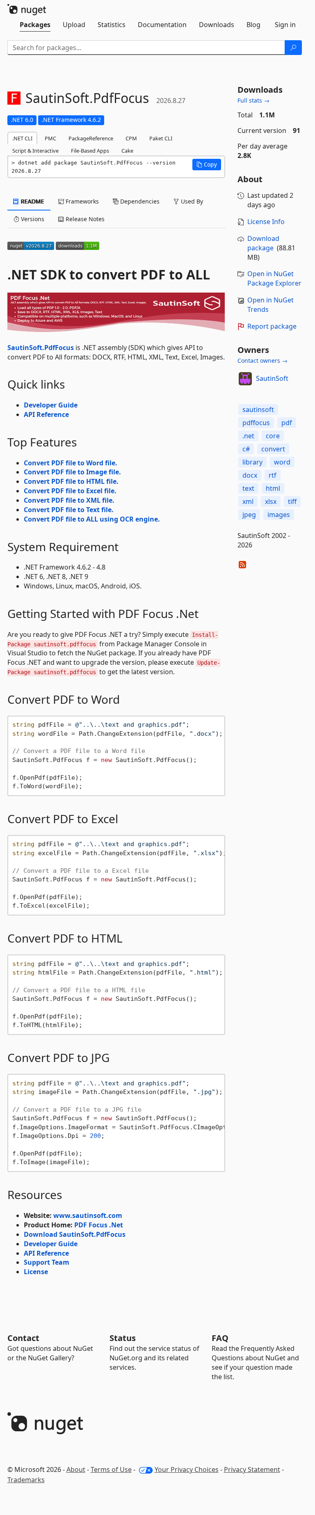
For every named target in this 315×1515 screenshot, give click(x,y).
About (75, 1469)
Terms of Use (111, 1469)
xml (247, 501)
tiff (292, 501)
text (248, 488)
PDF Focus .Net (98, 1224)
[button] (206, 164)
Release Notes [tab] (84, 219)
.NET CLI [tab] (22, 138)
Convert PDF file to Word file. (70, 462)
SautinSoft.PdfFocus (40, 347)
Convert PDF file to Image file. (72, 471)
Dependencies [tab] (139, 201)
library (252, 462)
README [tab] (31, 201)
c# (246, 448)
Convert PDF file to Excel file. (70, 490)
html (273, 488)
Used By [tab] (191, 201)
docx (249, 475)
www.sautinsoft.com (87, 1215)
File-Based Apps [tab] (90, 150)
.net (248, 435)
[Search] (293, 47)
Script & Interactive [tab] (35, 150)
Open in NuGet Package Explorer (274, 278)
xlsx (270, 501)
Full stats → (253, 100)
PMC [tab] (50, 138)
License (36, 1271)
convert (273, 448)
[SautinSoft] (245, 378)
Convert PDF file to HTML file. (71, 481)
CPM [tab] (131, 138)
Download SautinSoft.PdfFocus (75, 1234)
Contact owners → (262, 360)
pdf (286, 422)
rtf (272, 475)
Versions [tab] (31, 219)
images (278, 514)
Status (123, 1337)
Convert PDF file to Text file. (69, 509)
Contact (23, 1337)
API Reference (46, 414)
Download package (263, 243)
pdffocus (256, 422)
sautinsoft (258, 409)
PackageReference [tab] (90, 138)
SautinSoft (272, 378)
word (282, 462)
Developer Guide (51, 405)
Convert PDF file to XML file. (69, 500)
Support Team (46, 1262)
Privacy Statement (252, 1469)
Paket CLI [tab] (160, 138)
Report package (272, 326)
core (273, 435)
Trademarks (26, 1479)
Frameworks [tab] (81, 201)
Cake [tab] (127, 150)
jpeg (249, 514)
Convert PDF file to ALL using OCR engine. (92, 519)
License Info (266, 221)
